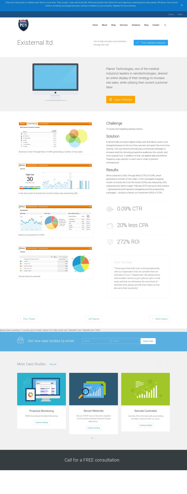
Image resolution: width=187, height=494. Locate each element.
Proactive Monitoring (41, 410)
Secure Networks (94, 410)
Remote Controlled (146, 410)
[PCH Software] (23, 25)
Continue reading (41, 422)
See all (53, 364)
